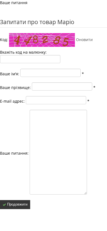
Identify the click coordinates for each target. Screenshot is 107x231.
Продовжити (16, 204)
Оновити (84, 39)
